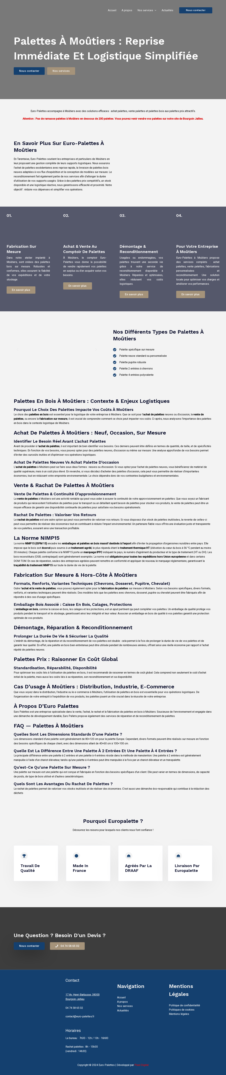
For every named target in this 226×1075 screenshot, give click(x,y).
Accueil (112, 10)
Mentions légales (179, 1014)
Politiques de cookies (181, 1009)
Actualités (167, 10)
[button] (154, 10)
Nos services (145, 10)
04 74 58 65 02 (74, 1007)
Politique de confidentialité (184, 1005)
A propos (127, 10)
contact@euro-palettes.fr (80, 1016)
